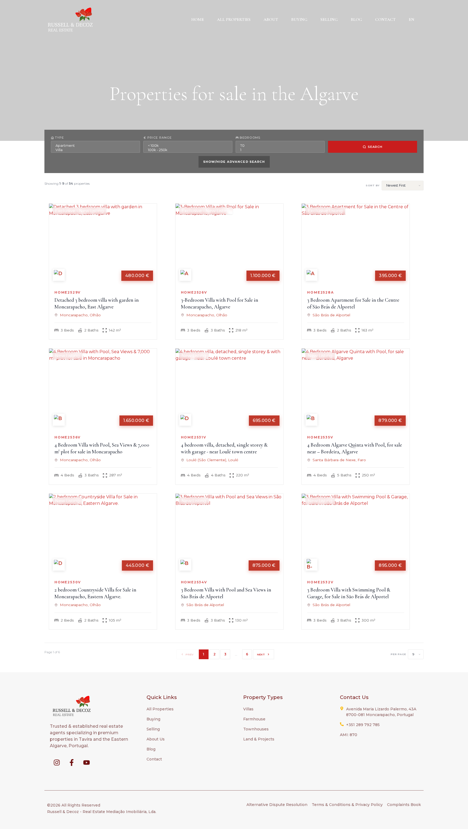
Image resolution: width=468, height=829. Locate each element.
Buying (299, 19)
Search (375, 147)
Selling (329, 19)
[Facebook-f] (71, 762)
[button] (413, 19)
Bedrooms (250, 137)
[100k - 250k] (188, 150)
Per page (398, 654)
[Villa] (95, 150)
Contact (385, 19)
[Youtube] (86, 762)
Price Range (159, 137)
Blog (356, 19)
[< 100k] (188, 145)
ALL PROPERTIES (234, 19)
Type (59, 137)
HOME (197, 19)
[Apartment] (95, 145)
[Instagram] (56, 762)
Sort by (372, 185)
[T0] (280, 145)
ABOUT (271, 19)
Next (261, 654)
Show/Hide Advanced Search (234, 162)
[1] (280, 150)
